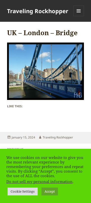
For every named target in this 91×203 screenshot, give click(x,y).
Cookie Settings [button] (23, 191)
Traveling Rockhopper (37, 11)
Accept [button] (49, 191)
